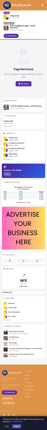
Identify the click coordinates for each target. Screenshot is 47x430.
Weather (28, 397)
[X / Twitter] (23, 261)
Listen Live (12, 36)
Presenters (29, 386)
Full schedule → (9, 159)
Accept (16, 426)
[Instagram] (37, 261)
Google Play (9, 403)
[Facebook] (10, 261)
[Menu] (42, 5)
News (27, 379)
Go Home (25, 84)
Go (8, 174)
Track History (30, 390)
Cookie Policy (17, 421)
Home (27, 375)
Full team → (8, 320)
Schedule (28, 382)
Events (27, 393)
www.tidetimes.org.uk (24, 202)
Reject (7, 426)
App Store (8, 398)
